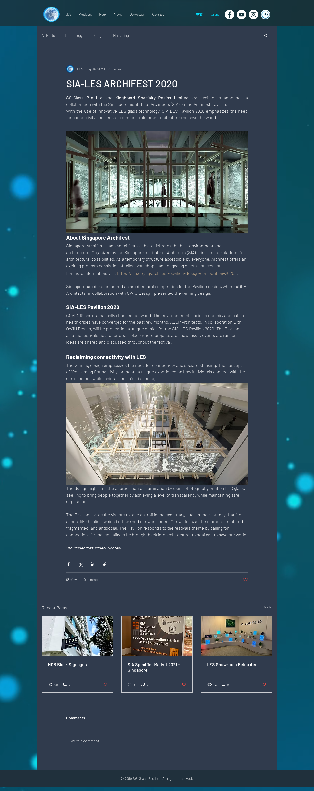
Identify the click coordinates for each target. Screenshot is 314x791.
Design (97, 35)
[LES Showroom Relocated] (236, 636)
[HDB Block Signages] (77, 636)
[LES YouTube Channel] (241, 14)
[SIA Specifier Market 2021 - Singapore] (157, 636)
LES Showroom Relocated (232, 664)
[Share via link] (104, 564)
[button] (266, 35)
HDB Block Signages (67, 664)
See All (267, 607)
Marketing (121, 35)
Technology (74, 35)
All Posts (48, 35)
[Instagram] (253, 14)
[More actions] (245, 69)
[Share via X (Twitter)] (80, 564)
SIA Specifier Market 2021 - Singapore (154, 667)
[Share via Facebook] (68, 564)
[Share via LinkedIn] (92, 564)
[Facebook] (229, 14)
